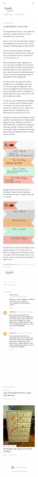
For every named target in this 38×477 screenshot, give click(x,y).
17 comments (12, 455)
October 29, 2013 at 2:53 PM (25, 333)
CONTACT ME (20, 14)
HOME (5, 14)
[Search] (33, 3)
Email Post (11, 282)
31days (9, 285)
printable (14, 285)
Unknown (12, 312)
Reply (11, 308)
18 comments (12, 399)
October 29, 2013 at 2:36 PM (18, 296)
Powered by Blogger (21, 467)
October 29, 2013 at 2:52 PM (25, 312)
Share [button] (5, 282)
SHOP (11, 14)
